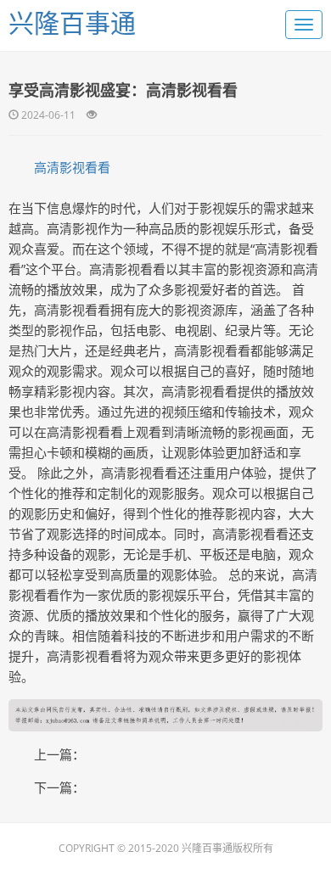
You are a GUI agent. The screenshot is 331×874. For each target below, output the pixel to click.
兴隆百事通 (72, 22)
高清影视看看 (72, 167)
